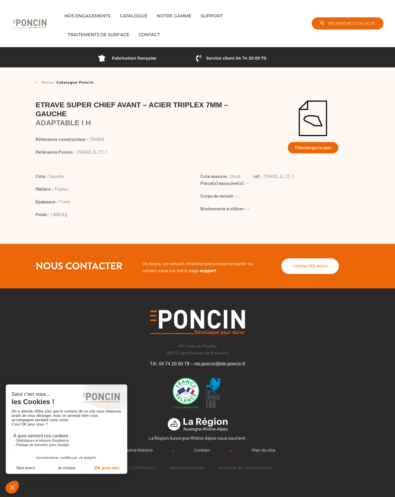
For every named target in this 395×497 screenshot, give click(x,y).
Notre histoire (139, 450)
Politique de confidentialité (245, 467)
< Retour (65, 82)
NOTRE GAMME (174, 16)
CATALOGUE (133, 16)
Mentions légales (187, 467)
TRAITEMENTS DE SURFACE (98, 34)
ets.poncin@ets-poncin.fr (219, 363)
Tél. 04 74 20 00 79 (169, 363)
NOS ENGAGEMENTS (87, 16)
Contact (202, 450)
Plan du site (263, 450)
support (208, 270)
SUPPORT (212, 16)
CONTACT (149, 34)
